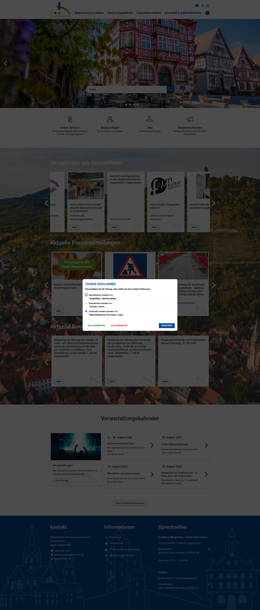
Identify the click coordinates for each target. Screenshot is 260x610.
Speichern (166, 325)
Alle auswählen (96, 325)
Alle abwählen (119, 325)
